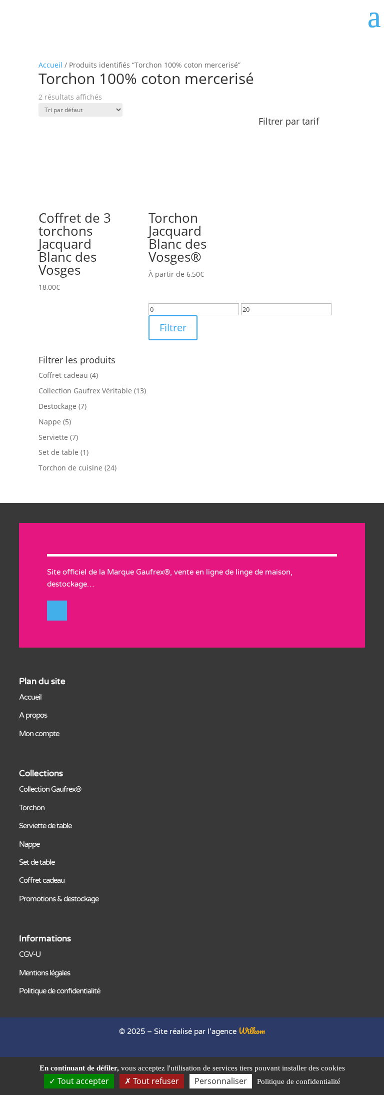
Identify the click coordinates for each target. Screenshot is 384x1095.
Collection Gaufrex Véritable (85, 390)
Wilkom (251, 1030)
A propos (33, 715)
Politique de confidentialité (59, 990)
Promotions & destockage (58, 898)
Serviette (53, 437)
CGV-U (29, 954)
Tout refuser (155, 1080)
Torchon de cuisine (70, 467)
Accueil (50, 65)
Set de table (58, 452)
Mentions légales (44, 972)
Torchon (31, 807)
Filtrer (173, 327)
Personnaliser (220, 1080)
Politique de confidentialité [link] (298, 1081)
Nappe (49, 421)
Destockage (57, 406)
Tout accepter (82, 1080)
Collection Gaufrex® (50, 789)
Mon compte (39, 733)
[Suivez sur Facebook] (57, 611)
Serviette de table (45, 825)
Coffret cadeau (63, 375)
